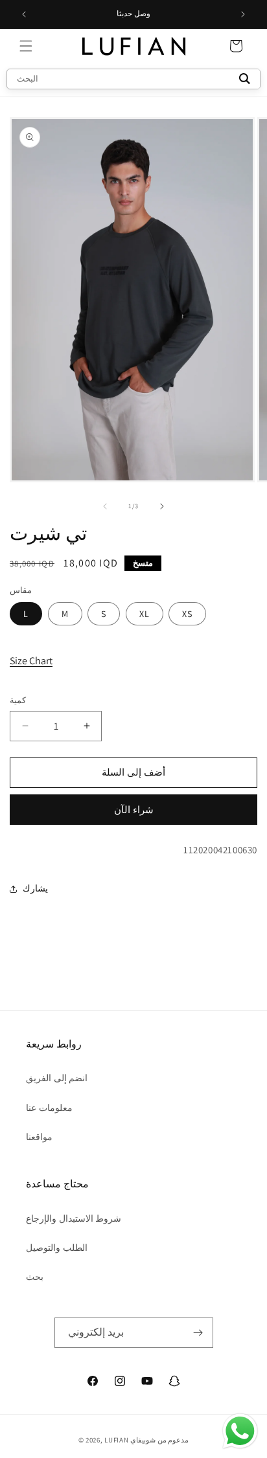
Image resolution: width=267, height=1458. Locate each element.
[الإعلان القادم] (243, 14)
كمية (18, 700)
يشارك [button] (35, 888)
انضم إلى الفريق (56, 1078)
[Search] (244, 79)
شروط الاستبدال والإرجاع (73, 1218)
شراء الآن (134, 809)
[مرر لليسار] (105, 506)
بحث (34, 1277)
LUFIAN (116, 1439)
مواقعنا (39, 1137)
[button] (26, 46)
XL (144, 614)
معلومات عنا (49, 1108)
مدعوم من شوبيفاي (159, 1439)
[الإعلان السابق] (24, 14)
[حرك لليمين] (162, 506)
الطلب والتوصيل (56, 1247)
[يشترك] (198, 1333)
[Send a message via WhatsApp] (240, 1431)
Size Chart (31, 660)
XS (187, 614)
